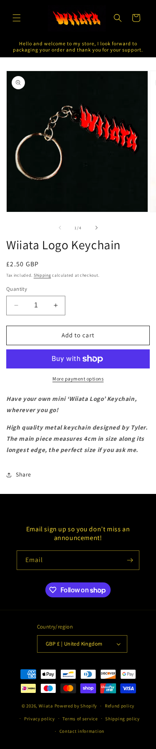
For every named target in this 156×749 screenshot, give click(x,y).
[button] (16, 18)
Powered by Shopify (75, 706)
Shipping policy (122, 719)
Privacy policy (39, 719)
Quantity (16, 288)
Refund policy (119, 706)
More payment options (78, 379)
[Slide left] (60, 228)
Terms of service (79, 719)
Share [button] (23, 474)
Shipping (42, 275)
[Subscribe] (130, 560)
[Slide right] (96, 228)
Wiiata (46, 706)
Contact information (81, 731)
